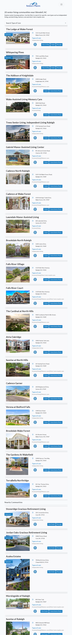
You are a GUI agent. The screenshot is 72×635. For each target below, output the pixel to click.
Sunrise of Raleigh (15, 619)
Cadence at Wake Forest (18, 194)
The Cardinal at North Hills (19, 311)
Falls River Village (15, 264)
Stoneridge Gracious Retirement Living (26, 509)
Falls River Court (14, 288)
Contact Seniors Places (56, 91)
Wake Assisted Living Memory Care (24, 99)
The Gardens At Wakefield (19, 454)
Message (59, 44)
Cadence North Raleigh (18, 170)
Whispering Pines (15, 52)
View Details (51, 524)
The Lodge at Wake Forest (19, 29)
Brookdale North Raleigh (19, 240)
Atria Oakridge (13, 337)
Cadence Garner (14, 383)
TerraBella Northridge (17, 480)
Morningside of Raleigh (18, 596)
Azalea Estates (13, 556)
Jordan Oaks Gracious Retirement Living (26, 532)
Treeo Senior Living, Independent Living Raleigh (30, 122)
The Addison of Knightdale (19, 75)
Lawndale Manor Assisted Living (22, 217)
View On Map (45, 44)
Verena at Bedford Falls (18, 407)
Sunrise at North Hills (17, 360)
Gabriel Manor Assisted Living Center (25, 147)
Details (53, 44)
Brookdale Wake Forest (18, 430)
